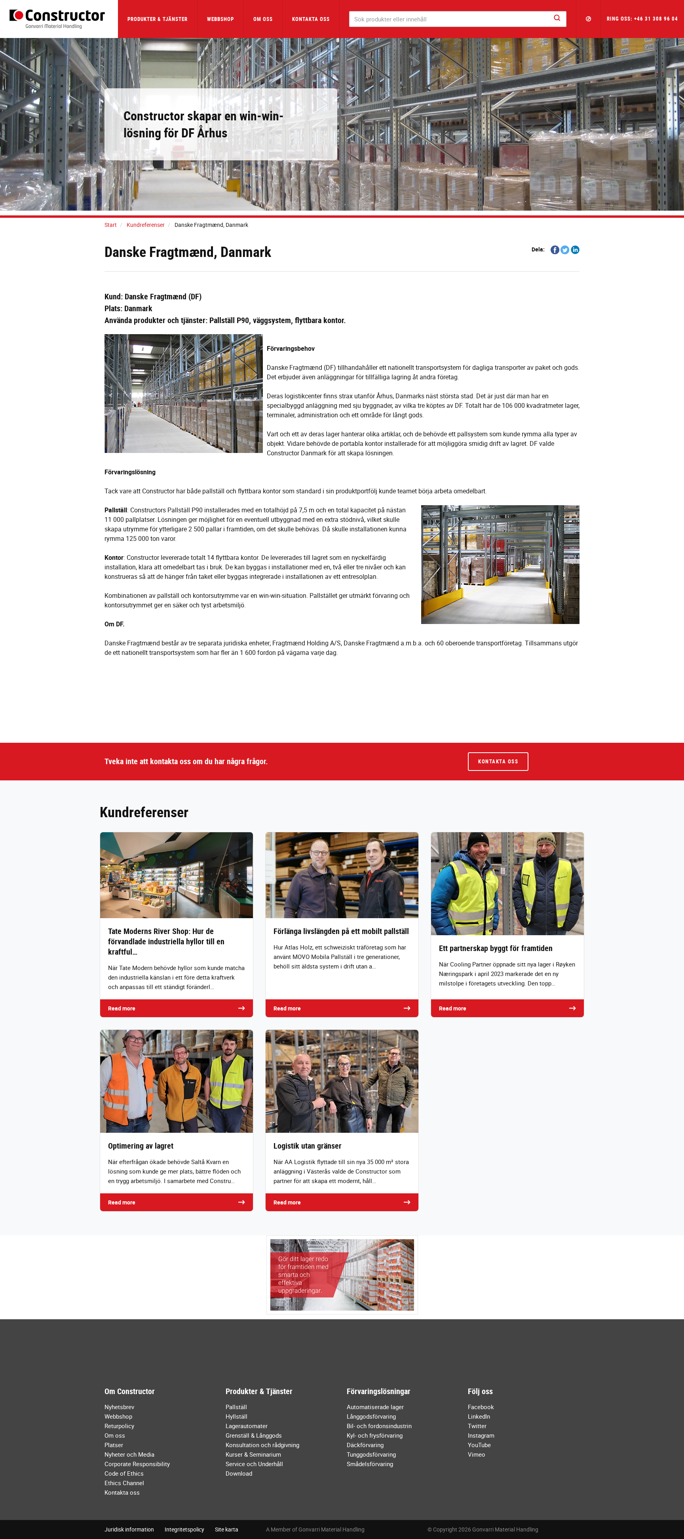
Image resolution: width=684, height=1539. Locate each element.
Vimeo (476, 1454)
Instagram (481, 1435)
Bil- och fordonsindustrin (379, 1426)
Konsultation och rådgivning (262, 1445)
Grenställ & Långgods (254, 1435)
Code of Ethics (124, 1473)
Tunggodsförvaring (371, 1454)
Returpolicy (119, 1426)
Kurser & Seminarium (253, 1454)
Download (239, 1473)
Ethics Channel (124, 1483)
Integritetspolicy (184, 1529)
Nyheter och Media (129, 1454)
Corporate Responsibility (137, 1464)
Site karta (226, 1529)
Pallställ (236, 1407)
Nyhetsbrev (119, 1407)
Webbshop (220, 19)
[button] (588, 19)
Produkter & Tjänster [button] (157, 19)
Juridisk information (129, 1529)
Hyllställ (236, 1416)
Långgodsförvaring (371, 1416)
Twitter (477, 1426)
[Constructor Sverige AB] (59, 19)
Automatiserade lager (375, 1407)
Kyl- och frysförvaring (375, 1435)
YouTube (479, 1445)
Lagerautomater (247, 1426)
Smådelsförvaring (370, 1464)
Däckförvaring (365, 1445)
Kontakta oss (311, 19)
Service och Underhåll (254, 1464)
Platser (113, 1445)
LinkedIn (479, 1416)
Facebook (481, 1407)
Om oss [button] (263, 19)
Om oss (114, 1435)
